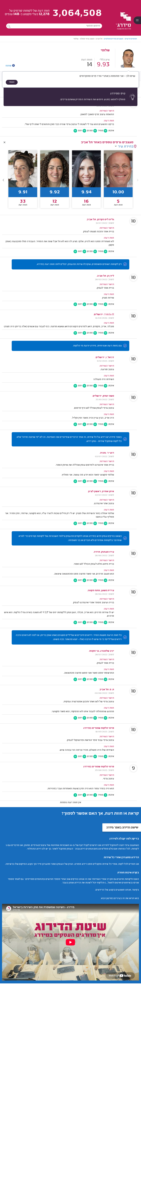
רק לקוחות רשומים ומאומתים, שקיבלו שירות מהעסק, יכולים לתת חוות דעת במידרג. (79, 264)
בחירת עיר (125, 147)
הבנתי (11, 82)
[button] (3, 180)
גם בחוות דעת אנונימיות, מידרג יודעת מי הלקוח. (97, 345)
